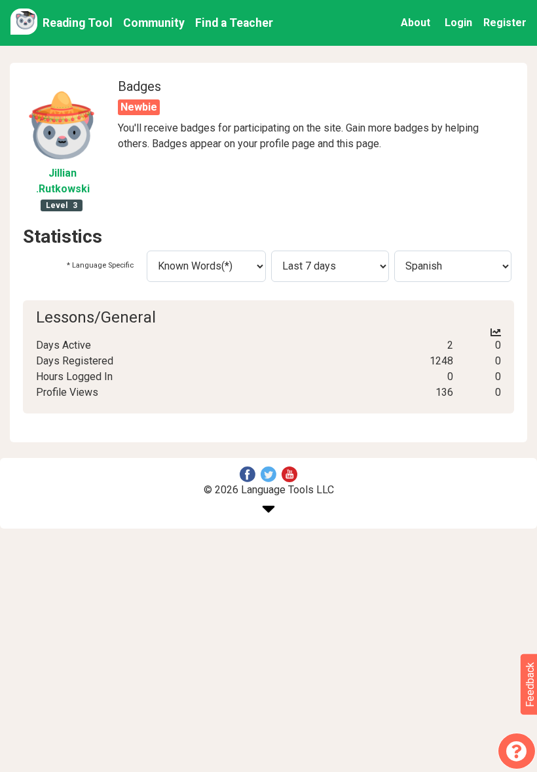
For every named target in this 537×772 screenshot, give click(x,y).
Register (505, 22)
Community (154, 22)
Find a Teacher (234, 22)
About (415, 22)
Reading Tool (78, 22)
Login (458, 22)
